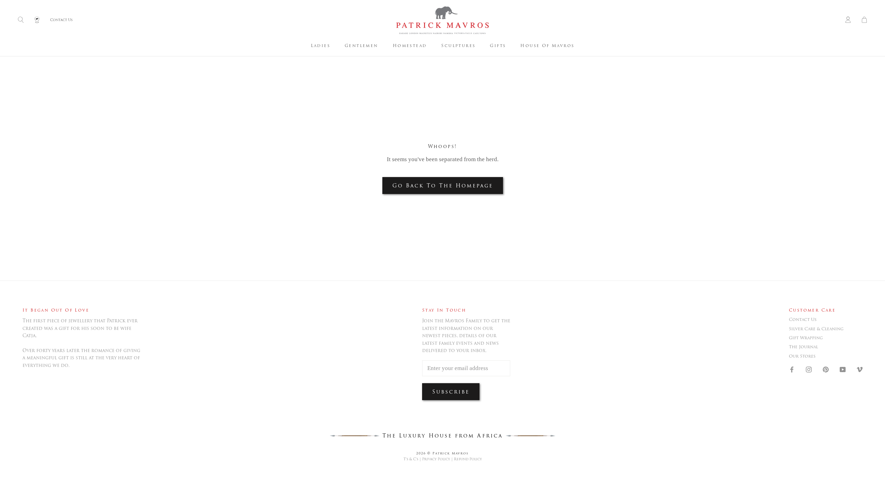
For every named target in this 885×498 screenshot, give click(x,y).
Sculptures (458, 45)
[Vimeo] (860, 369)
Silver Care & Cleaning (816, 328)
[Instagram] (809, 369)
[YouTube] (843, 369)
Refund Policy (468, 459)
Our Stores (802, 356)
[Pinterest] (826, 369)
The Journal (803, 346)
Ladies (320, 45)
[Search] (20, 20)
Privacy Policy (436, 459)
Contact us (803, 319)
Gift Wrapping (806, 337)
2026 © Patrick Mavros (442, 453)
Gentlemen (361, 45)
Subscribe (450, 391)
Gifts (498, 45)
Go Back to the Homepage (442, 185)
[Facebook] (792, 369)
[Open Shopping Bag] (864, 20)
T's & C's (410, 459)
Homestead (410, 45)
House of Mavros (547, 45)
